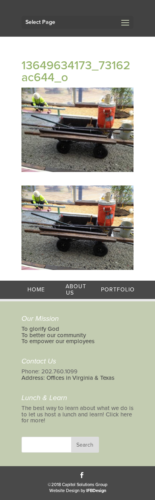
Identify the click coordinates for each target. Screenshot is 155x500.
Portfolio (118, 289)
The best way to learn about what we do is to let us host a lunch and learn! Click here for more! (77, 414)
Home (36, 289)
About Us (76, 289)
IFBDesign (96, 490)
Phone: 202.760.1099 (49, 371)
